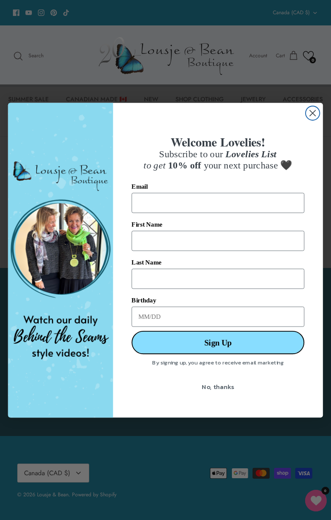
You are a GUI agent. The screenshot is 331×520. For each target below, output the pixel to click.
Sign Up (218, 342)
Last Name (146, 262)
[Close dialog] (313, 113)
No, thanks (218, 386)
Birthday (143, 300)
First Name (146, 224)
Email (139, 186)
